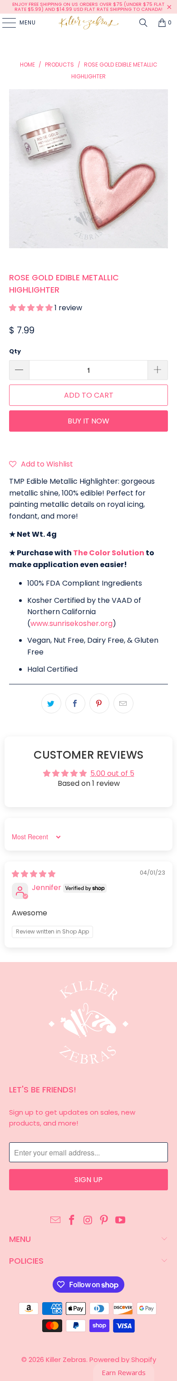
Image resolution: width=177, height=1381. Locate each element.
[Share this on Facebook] (75, 703)
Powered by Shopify (122, 1359)
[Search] (143, 23)
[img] (33, 874)
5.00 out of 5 (112, 773)
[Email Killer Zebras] (56, 1221)
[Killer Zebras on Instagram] (88, 1221)
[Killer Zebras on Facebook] (72, 1221)
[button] (31, 308)
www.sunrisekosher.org (71, 623)
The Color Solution (108, 553)
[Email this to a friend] (123, 703)
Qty (15, 351)
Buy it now (88, 421)
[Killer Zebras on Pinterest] (104, 1221)
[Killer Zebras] (88, 23)
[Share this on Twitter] (51, 703)
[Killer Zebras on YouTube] (121, 1221)
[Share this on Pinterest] (99, 703)
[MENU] (4, 23)
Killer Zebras (66, 1359)
